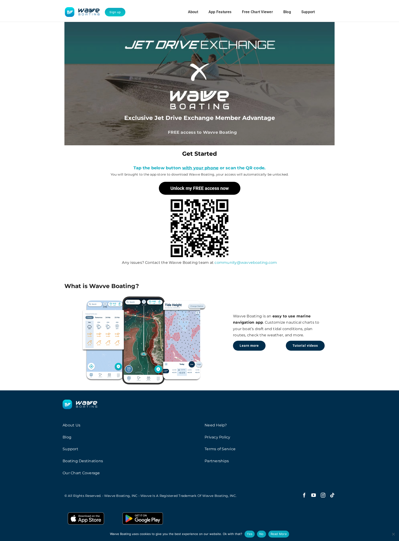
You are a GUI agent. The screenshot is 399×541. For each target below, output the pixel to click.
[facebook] (304, 495)
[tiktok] (332, 495)
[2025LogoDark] (82, 9)
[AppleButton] (85, 512)
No (261, 534)
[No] (393, 534)
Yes (249, 534)
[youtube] (313, 495)
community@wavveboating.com (246, 262)
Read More (279, 534)
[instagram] (323, 495)
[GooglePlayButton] (142, 512)
